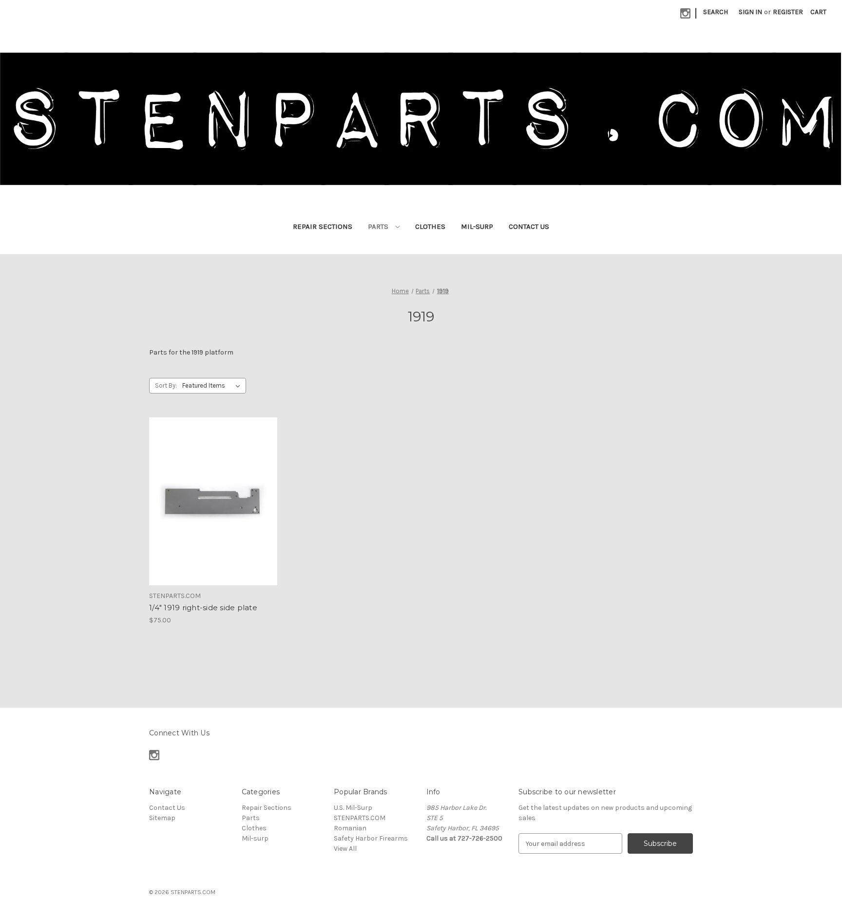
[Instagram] (685, 13)
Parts (379, 226)
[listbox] (213, 385)
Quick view (212, 493)
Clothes (430, 226)
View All (345, 848)
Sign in (750, 12)
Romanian (350, 828)
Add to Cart (213, 510)
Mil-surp (477, 226)
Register (788, 12)
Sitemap (162, 818)
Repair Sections (322, 226)
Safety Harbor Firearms (371, 838)
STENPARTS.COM (359, 818)
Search (715, 12)
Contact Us (529, 226)
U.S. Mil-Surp (353, 808)
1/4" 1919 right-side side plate (203, 607)
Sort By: (166, 385)
